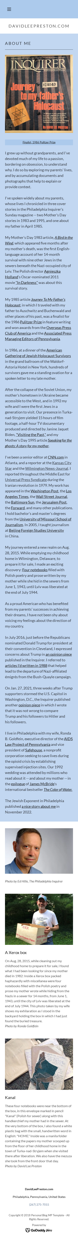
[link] (39, 1229)
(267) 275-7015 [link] (39, 1204)
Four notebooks (35, 569)
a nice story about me (39, 806)
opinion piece (29, 705)
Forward (18, 507)
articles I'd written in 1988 (26, 665)
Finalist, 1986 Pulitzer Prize (39, 142)
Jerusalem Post (54, 502)
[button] (9, 9)
